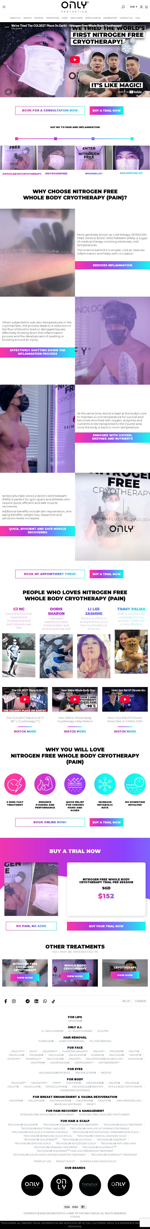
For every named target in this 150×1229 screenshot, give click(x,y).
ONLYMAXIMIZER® (60, 1100)
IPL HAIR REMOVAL (101, 1041)
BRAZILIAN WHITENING (68, 1104)
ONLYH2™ (99, 1051)
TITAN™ (56, 1082)
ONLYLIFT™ (17, 1051)
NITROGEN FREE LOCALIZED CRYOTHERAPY (25, 967)
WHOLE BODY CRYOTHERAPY (75, 967)
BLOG (126, 1001)
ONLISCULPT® (32, 1086)
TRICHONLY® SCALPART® (23, 1124)
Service (27, 18)
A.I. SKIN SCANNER (52, 1031)
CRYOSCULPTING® (56, 1086)
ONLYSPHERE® (95, 1082)
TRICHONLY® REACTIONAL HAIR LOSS (43, 1128)
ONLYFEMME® (84, 1100)
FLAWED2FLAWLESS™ (75, 1051)
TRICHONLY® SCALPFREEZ (40, 1139)
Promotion (52, 18)
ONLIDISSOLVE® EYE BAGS (54, 1072)
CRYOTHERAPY (125, 967)
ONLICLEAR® (116, 1055)
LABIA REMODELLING (128, 1100)
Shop (65, 18)
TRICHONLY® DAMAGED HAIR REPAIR (55, 1147)
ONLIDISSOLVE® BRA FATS (87, 1086)
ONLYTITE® (104, 1100)
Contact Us (126, 18)
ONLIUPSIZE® (36, 1100)
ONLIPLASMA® (77, 1055)
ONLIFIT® (13, 1086)
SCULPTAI (102, 1031)
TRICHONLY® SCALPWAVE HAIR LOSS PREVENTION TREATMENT (75, 1150)
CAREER (140, 1001)
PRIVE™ (91, 1104)
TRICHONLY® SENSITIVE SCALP (33, 1143)
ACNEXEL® (97, 1055)
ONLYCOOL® (135, 1058)
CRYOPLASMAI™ (84, 1062)
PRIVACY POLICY (65, 1161)
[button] (4, 7)
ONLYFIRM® (38, 1062)
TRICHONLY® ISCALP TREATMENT (122, 1124)
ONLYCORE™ (18, 1082)
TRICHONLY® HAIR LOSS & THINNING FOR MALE (40, 1132)
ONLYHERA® (73, 1082)
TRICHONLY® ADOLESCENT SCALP (76, 1143)
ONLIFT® (134, 1051)
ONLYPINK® (75, 1020)
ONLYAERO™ (49, 1051)
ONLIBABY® (36, 1055)
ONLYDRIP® (117, 1051)
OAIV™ (33, 1051)
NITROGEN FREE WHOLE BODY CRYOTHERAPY (47, 1114)
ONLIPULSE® (16, 1055)
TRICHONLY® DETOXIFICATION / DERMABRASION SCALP (105, 1132)
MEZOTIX (106, 1072)
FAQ (137, 18)
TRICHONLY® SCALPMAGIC (99, 1147)
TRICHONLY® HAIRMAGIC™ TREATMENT (114, 1154)
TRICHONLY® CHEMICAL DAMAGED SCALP (102, 1136)
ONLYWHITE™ (39, 1082)
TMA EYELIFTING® (85, 1072)
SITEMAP (75, 1217)
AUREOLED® (46, 1041)
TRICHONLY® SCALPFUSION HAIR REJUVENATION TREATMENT (49, 1154)
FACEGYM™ (14, 1058)
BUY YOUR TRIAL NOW (106, 926)
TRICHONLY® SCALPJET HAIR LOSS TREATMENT (70, 1124)
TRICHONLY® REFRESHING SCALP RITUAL (48, 1136)
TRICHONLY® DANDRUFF (111, 1139)
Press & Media (93, 18)
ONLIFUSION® (55, 1058)
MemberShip (110, 18)
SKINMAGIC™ (33, 1058)
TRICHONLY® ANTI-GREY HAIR (118, 1143)
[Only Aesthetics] (75, 7)
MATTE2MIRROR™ (109, 1062)
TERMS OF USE (42, 1161)
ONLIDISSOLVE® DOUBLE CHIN (104, 1058)
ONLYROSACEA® (59, 1062)
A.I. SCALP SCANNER (80, 1031)
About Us (15, 18)
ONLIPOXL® (132, 1082)
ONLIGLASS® (56, 1055)
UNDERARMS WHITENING (75, 1090)
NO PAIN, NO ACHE (31, 926)
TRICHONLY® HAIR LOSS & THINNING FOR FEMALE (99, 1128)
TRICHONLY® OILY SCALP (77, 1139)
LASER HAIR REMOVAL (72, 1041)
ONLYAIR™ (75, 1058)
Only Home (76, 18)
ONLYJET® (135, 1055)
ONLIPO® (114, 1082)
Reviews (39, 18)
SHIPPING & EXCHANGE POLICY (98, 1161)
